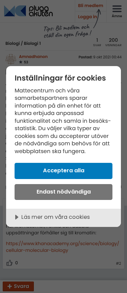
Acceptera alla (63, 170)
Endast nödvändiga (64, 192)
